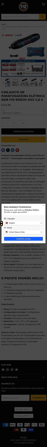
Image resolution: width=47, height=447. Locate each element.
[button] (23, 223)
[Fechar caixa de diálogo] (43, 205)
